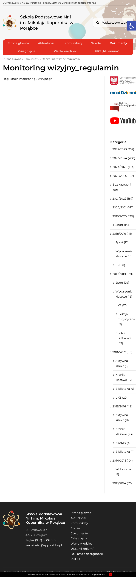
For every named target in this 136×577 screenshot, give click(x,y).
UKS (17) (121, 305)
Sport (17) (121, 242)
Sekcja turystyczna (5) (125, 319)
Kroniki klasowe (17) (123, 377)
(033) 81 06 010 (57, 2)
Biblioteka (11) (124, 451)
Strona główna (12, 58)
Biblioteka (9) (124, 388)
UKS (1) (120, 265)
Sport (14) (122, 225)
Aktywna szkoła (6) (121, 363)
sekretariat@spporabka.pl (82, 2)
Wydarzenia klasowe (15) (123, 294)
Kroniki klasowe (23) (124, 431)
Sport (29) (122, 282)
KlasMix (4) (123, 443)
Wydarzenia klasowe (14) (123, 254)
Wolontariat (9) (123, 472)
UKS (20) (121, 397)
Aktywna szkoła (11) (122, 417)
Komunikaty (31, 58)
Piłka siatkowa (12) (124, 338)
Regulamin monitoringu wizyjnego (27, 79)
